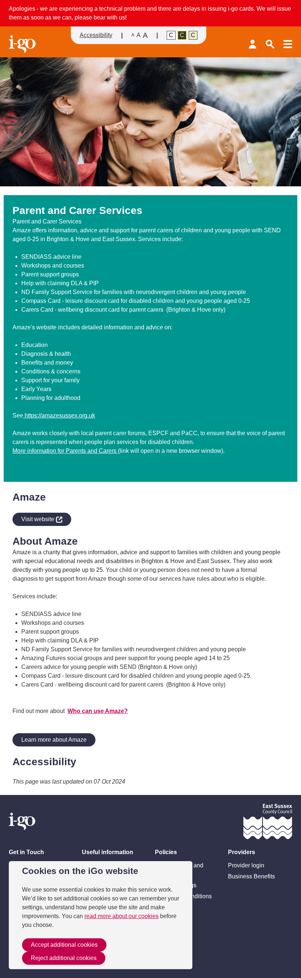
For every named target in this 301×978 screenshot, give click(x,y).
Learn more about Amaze (54, 740)
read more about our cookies (121, 916)
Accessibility (96, 35)
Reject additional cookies (64, 958)
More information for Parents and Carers (65, 451)
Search (270, 44)
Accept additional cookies (64, 945)
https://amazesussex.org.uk (59, 415)
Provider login (252, 44)
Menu (287, 44)
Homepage (23, 44)
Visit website (34, 517)
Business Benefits (251, 876)
